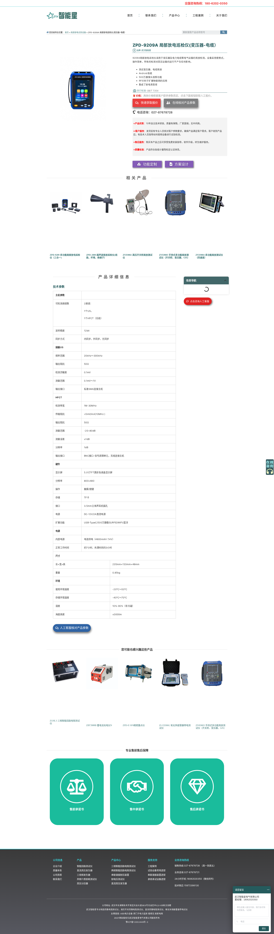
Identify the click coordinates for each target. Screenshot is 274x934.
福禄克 (151, 913)
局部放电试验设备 (78, 32)
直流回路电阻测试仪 (154, 909)
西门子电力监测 (140, 913)
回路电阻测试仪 (111, 909)
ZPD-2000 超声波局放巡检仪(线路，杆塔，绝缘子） (101, 256)
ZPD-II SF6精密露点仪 (134, 725)
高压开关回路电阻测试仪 (132, 909)
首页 (130, 15)
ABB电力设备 (126, 913)
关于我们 (221, 15)
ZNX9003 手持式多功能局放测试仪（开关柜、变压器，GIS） (174, 256)
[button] (147, 103)
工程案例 (198, 15)
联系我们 (151, 15)
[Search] (223, 32)
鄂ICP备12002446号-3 (137, 922)
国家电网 (159, 913)
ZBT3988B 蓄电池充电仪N (99, 725)
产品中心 (174, 15)
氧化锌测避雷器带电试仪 (176, 909)
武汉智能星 (91, 909)
